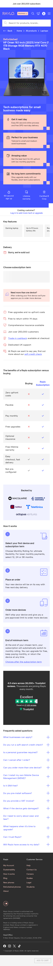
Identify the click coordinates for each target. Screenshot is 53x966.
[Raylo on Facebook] (4, 946)
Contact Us (31, 869)
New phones (8, 882)
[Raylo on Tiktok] (19, 946)
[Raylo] (9, 13)
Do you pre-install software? (17, 793)
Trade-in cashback (17, 338)
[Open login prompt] (43, 13)
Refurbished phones (12, 887)
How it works (9, 874)
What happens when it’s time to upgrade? (19, 828)
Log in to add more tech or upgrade (26, 213)
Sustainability (9, 869)
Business (21, 13)
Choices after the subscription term (23, 661)
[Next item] (50, 4)
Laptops (44, 31)
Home (19, 31)
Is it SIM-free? (10, 785)
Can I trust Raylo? (12, 837)
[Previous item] (3, 4)
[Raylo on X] (14, 946)
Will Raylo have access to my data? (21, 844)
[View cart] (38, 13)
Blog (5, 878)
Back (10, 31)
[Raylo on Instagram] (9, 946)
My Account (8, 865)
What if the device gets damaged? (21, 808)
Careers (30, 874)
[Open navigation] (49, 13)
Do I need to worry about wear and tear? (21, 817)
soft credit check (33, 354)
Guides (29, 878)
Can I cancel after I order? (16, 760)
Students (30, 887)
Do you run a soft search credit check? (23, 744)
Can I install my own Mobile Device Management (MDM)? (21, 776)
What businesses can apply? (17, 737)
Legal (28, 882)
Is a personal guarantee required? (20, 752)
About (6, 891)
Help (28, 865)
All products (31, 31)
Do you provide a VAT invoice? (18, 800)
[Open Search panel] (33, 13)
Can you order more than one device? (22, 767)
